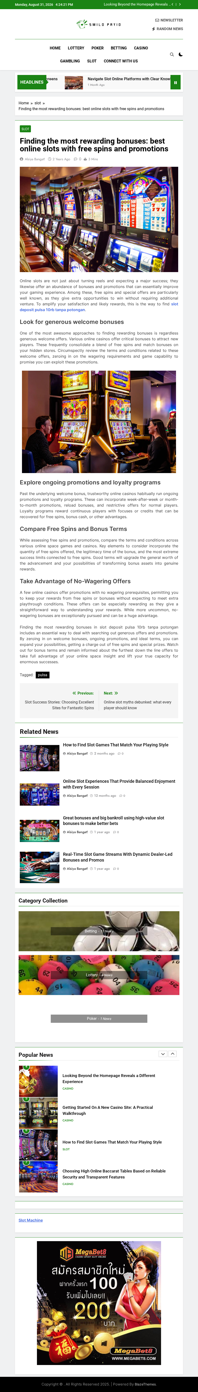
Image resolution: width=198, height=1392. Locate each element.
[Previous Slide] (172, 4)
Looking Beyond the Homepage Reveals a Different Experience (137, 5)
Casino (141, 48)
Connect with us (121, 61)
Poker (98, 48)
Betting (119, 48)
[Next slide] (180, 4)
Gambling (70, 61)
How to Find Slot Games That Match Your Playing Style (116, 745)
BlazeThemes (145, 1384)
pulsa (42, 675)
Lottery (76, 48)
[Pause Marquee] (175, 82)
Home (55, 48)
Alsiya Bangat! (35, 159)
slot (92, 61)
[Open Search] (172, 54)
